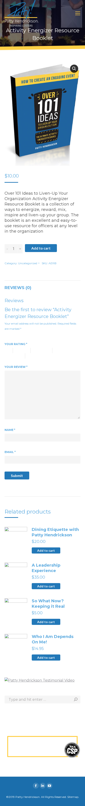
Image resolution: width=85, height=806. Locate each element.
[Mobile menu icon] (77, 13)
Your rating (16, 344)
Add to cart (41, 248)
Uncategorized (27, 263)
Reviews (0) (18, 287)
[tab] (42, 285)
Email (10, 452)
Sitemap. (73, 797)
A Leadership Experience (46, 568)
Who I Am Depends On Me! (52, 639)
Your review (16, 367)
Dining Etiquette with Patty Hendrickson (55, 532)
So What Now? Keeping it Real (48, 603)
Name (10, 430)
